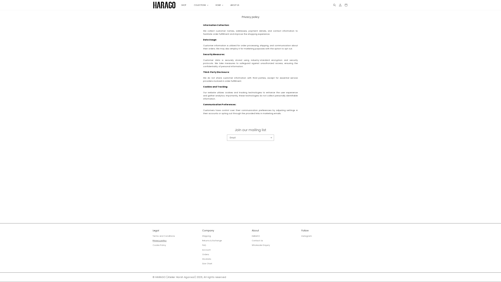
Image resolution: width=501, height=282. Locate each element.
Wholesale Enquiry (261, 245)
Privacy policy (159, 240)
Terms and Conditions (164, 236)
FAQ (204, 245)
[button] (200, 5)
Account (206, 250)
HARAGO (256, 236)
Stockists (206, 259)
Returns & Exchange (212, 240)
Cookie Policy (159, 245)
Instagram (306, 236)
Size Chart (207, 263)
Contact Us (257, 240)
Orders (205, 254)
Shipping (206, 236)
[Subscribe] (271, 138)
